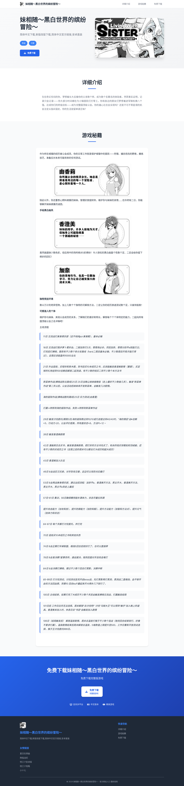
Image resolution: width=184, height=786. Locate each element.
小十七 (23, 770)
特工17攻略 (25, 766)
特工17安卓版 (26, 762)
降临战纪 (24, 758)
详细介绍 (126, 4)
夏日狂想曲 (25, 753)
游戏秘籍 (142, 4)
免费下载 (158, 4)
